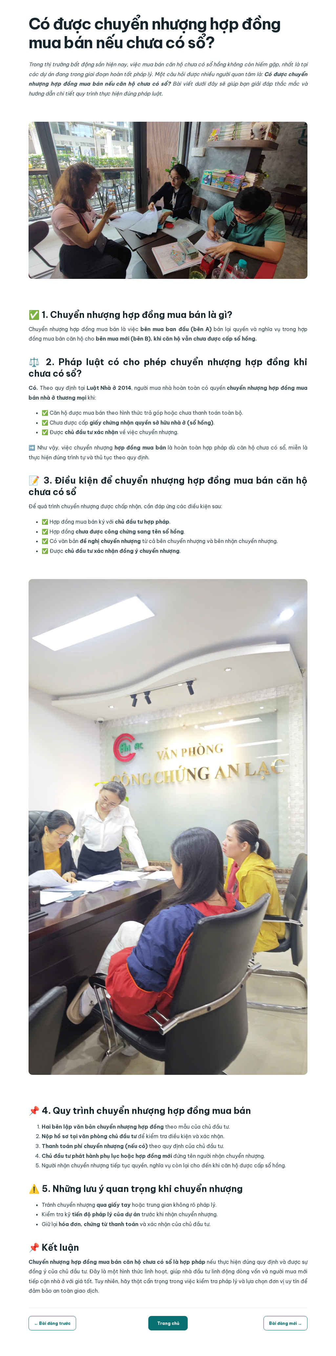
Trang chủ (168, 1323)
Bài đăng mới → (285, 1323)
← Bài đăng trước (52, 1323)
